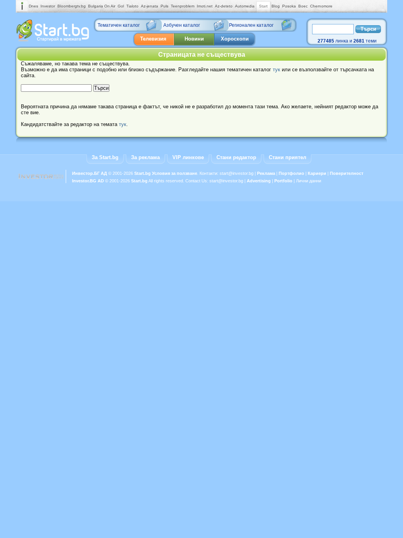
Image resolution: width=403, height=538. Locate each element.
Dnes (33, 6)
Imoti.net (205, 6)
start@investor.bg (236, 173)
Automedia (245, 6)
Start (263, 6)
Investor (48, 6)
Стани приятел (287, 157)
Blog (276, 6)
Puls (164, 6)
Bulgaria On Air (101, 6)
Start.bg (142, 173)
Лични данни (308, 180)
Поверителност (346, 173)
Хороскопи (235, 39)
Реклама (266, 173)
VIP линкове (188, 157)
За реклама (145, 157)
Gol (121, 6)
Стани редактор (236, 157)
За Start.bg (105, 157)
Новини (194, 39)
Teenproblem (182, 6)
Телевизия (153, 39)
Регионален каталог (251, 25)
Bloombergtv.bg (71, 6)
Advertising (259, 180)
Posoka (289, 6)
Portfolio (283, 180)
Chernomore (321, 6)
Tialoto (132, 6)
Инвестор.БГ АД (89, 173)
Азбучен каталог (181, 25)
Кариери (317, 173)
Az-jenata (149, 6)
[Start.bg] (53, 40)
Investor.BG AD (88, 180)
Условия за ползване (174, 173)
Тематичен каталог (119, 25)
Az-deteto (224, 6)
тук (276, 69)
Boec (303, 6)
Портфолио (291, 173)
